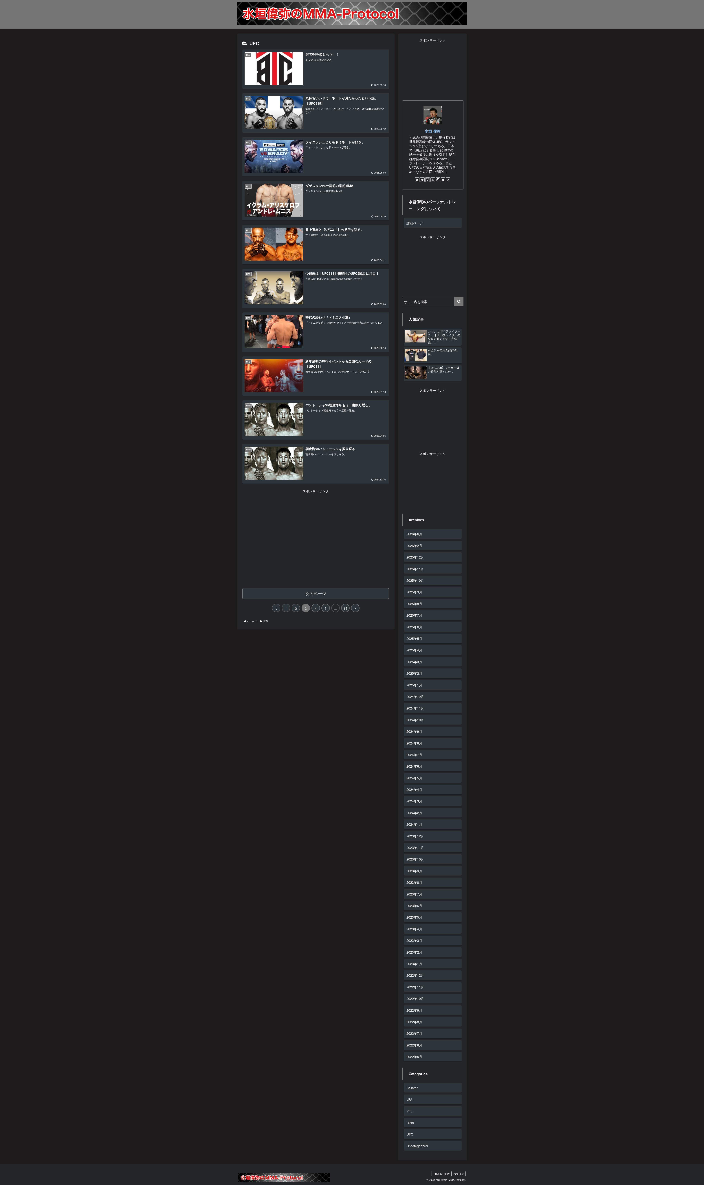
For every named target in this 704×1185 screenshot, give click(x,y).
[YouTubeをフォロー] (432, 179)
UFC (409, 1134)
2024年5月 (414, 777)
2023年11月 (415, 847)
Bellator (412, 1087)
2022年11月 (415, 987)
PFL (409, 1111)
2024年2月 (414, 812)
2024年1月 (414, 824)
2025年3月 (414, 661)
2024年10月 (415, 719)
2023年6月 (414, 905)
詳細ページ (414, 222)
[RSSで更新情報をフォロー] (448, 179)
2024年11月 (415, 708)
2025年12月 (415, 557)
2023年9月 (414, 870)
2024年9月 (414, 731)
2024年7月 (414, 754)
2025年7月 (414, 615)
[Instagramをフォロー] (427, 179)
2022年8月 (414, 1021)
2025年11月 (415, 568)
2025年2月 (414, 673)
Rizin (410, 1122)
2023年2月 (414, 952)
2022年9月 (414, 1010)
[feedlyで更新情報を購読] (443, 179)
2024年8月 (414, 743)
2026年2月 (414, 545)
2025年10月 (415, 580)
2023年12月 (415, 836)
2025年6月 (414, 626)
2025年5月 (414, 638)
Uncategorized (417, 1145)
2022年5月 (414, 1056)
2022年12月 (415, 975)
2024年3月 (414, 801)
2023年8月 (414, 882)
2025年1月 (414, 685)
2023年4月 (414, 928)
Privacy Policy (442, 1173)
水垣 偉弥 (433, 131)
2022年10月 (415, 998)
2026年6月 (414, 533)
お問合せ (458, 1173)
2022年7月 (414, 1033)
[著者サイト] (417, 179)
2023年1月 (414, 963)
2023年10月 (415, 859)
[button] (458, 301)
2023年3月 (414, 940)
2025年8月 (414, 603)
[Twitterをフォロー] (422, 179)
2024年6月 (414, 766)
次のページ (315, 593)
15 (345, 608)
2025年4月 (414, 650)
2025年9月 (414, 591)
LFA (409, 1099)
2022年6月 (414, 1045)
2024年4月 (414, 789)
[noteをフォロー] (438, 179)
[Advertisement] (315, 538)
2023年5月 (414, 917)
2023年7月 (414, 894)
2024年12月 (415, 696)
